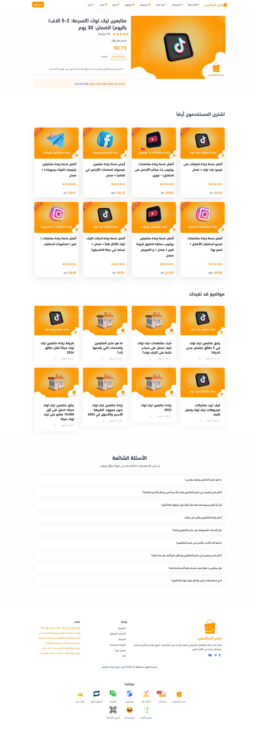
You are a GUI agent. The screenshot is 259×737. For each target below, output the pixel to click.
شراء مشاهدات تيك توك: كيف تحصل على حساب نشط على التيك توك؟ (154, 347)
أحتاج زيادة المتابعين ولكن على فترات (203, 517)
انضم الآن (34, 723)
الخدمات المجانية (118, 633)
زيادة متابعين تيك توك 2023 (156, 407)
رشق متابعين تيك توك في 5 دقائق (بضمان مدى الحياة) (203, 347)
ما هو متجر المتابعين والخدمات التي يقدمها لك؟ (108, 347)
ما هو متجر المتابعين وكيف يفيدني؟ (203, 479)
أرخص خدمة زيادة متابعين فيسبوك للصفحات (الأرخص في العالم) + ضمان (105, 169)
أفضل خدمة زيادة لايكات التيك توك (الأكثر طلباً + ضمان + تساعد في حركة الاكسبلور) (106, 244)
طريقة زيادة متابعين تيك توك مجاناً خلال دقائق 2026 (57, 347)
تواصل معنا (120, 650)
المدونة (122, 639)
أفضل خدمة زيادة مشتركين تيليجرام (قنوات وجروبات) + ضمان (59, 169)
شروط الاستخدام (118, 644)
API (124, 656)
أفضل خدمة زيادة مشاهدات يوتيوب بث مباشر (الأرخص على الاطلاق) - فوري (154, 169)
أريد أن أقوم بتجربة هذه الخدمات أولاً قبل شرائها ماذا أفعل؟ (191, 505)
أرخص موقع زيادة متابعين (114, 666)
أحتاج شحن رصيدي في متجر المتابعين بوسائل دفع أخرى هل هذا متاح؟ (186, 555)
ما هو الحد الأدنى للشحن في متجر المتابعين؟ (199, 542)
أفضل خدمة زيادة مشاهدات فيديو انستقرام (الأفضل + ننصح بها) (204, 244)
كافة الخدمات (81, 83)
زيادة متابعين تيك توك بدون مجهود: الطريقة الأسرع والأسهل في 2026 (105, 409)
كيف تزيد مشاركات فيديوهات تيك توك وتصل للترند (202, 409)
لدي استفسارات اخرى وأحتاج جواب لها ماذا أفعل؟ (196, 580)
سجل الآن (38, 4)
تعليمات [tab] (104, 56)
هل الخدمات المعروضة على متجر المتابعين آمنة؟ (197, 530)
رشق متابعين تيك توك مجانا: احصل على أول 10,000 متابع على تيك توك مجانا (58, 411)
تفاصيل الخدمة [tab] (118, 56)
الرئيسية (122, 628)
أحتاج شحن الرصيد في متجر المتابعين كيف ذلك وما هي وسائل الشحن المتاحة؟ (182, 492)
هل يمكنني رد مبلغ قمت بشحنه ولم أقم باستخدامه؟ (195, 568)
